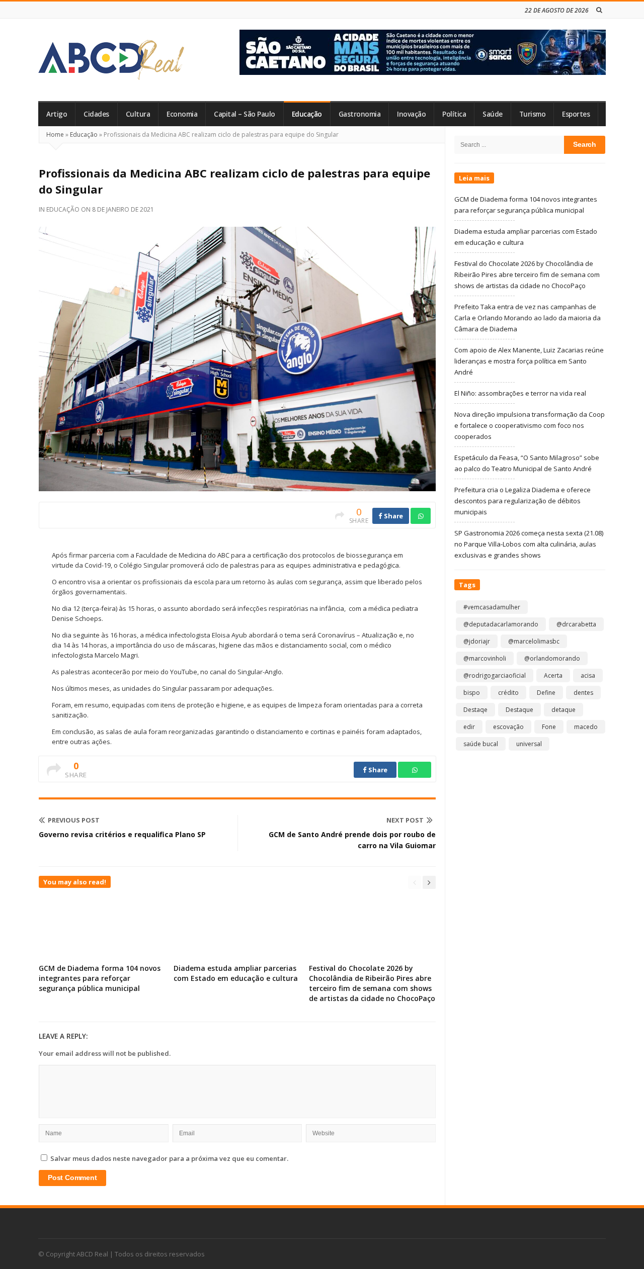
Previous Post (74, 820)
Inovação (411, 114)
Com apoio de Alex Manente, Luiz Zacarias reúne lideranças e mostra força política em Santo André (529, 361)
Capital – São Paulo (244, 114)
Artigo (56, 114)
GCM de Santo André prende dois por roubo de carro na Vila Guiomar (352, 840)
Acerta (553, 675)
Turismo (532, 114)
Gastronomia (360, 114)
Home (55, 134)
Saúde (492, 114)
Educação (307, 114)
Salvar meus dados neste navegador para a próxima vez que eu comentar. (169, 1158)
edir (469, 726)
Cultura (138, 114)
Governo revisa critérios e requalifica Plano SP (122, 834)
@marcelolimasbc (533, 641)
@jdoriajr (476, 641)
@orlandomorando (552, 658)
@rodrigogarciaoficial (494, 675)
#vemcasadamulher (491, 607)
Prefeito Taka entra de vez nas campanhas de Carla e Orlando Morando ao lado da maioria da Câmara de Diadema (527, 317)
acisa (588, 675)
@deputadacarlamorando (500, 624)
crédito (508, 692)
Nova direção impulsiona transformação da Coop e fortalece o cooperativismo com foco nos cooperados (529, 425)
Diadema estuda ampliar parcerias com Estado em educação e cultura (236, 973)
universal (529, 744)
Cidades (96, 114)
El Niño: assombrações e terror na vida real (520, 393)
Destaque (519, 709)
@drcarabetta (576, 624)
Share (393, 515)
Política (454, 114)
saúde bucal (480, 744)
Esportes (576, 114)
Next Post (405, 820)
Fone (549, 726)
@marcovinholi (484, 658)
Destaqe (475, 709)
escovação (508, 726)
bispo (471, 692)
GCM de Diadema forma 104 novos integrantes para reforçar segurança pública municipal (99, 978)
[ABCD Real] (111, 60)
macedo (586, 726)
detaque (563, 709)
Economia (182, 114)
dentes (583, 692)
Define (546, 692)
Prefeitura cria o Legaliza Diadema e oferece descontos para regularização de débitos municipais (522, 500)
